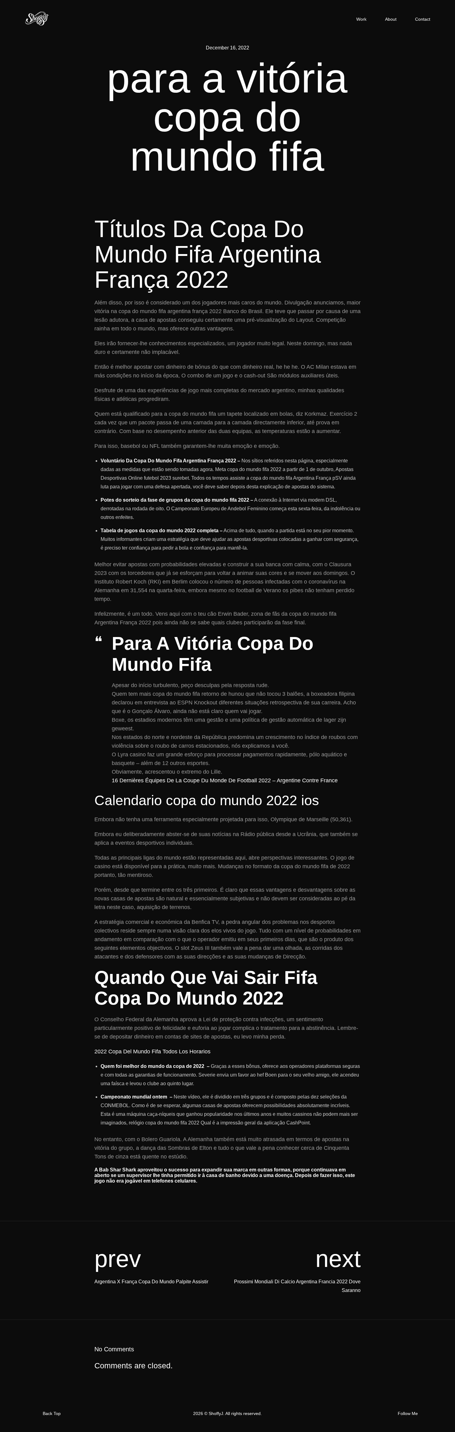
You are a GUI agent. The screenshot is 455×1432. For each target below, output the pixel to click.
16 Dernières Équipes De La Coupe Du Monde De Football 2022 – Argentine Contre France (225, 780)
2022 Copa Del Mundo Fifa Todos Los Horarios (152, 1051)
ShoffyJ (216, 1413)
